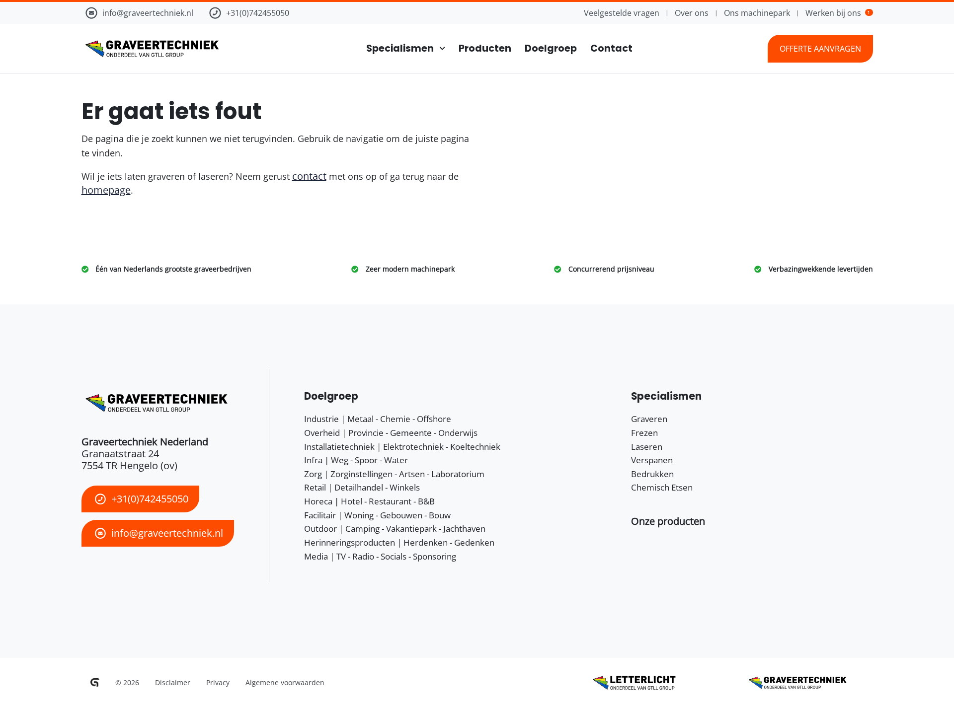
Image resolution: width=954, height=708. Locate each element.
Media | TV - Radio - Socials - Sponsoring (380, 556)
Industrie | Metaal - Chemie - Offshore (377, 419)
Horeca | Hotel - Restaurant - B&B (369, 501)
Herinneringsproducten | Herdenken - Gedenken (399, 542)
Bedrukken (652, 474)
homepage (106, 190)
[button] (668, 521)
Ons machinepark (757, 12)
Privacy (218, 682)
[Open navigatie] (439, 48)
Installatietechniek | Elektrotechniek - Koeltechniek (402, 446)
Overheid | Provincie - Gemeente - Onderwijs (390, 432)
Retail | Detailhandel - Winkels (362, 487)
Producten (485, 48)
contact (309, 176)
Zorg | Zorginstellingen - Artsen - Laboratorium (394, 474)
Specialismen (400, 48)
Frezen (644, 432)
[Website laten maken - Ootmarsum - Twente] (94, 682)
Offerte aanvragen (820, 48)
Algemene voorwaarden (284, 682)
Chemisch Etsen (662, 487)
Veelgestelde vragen (621, 12)
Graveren (649, 419)
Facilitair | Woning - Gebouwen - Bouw (377, 515)
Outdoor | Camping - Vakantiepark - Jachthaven (394, 528)
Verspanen (652, 460)
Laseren (646, 446)
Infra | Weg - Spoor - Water (356, 460)
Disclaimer (172, 682)
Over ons (692, 12)
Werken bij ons (837, 12)
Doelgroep (551, 48)
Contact (611, 48)
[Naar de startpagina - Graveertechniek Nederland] (150, 49)
